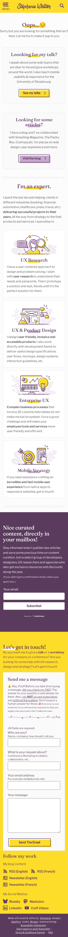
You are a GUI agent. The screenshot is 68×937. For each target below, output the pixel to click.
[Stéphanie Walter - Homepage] (34, 6)
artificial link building (25, 700)
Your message (18, 795)
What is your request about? (27, 752)
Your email (10, 589)
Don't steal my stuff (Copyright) (33, 928)
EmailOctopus (39, 616)
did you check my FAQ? (37, 690)
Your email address (21, 775)
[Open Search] (62, 6)
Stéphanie (45, 918)
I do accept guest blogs (39, 696)
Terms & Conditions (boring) (30, 932)
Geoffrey (16, 921)
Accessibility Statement (33, 925)
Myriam (34, 921)
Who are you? (17, 732)
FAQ (50, 932)
